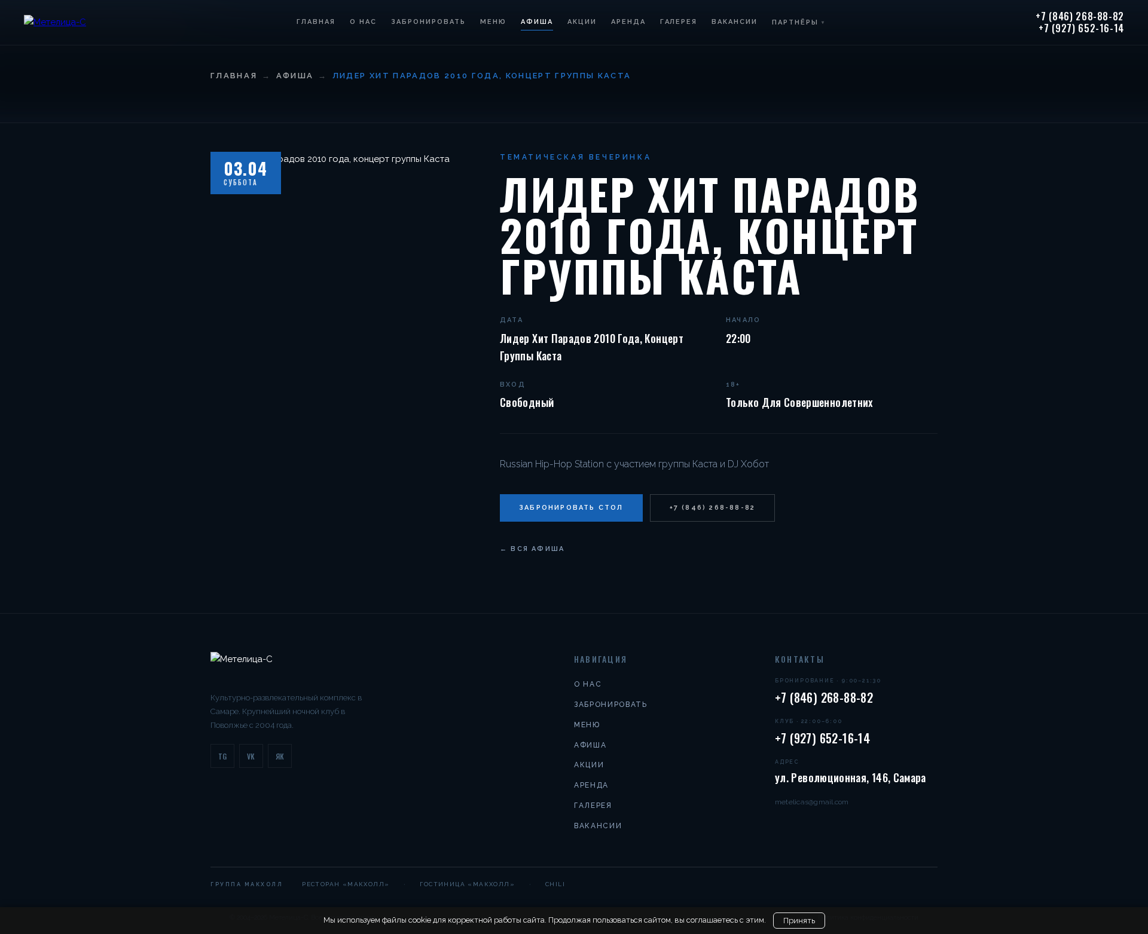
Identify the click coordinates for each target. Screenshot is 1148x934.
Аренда (628, 22)
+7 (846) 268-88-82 (1080, 16)
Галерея (679, 22)
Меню (493, 22)
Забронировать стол (571, 508)
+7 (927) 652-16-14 (1081, 28)
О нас (363, 22)
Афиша (537, 22)
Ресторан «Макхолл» (345, 884)
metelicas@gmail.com (812, 802)
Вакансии (735, 22)
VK (251, 756)
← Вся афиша (532, 549)
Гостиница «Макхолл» (467, 884)
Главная (316, 22)
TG (222, 756)
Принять (799, 920)
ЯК (280, 756)
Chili (555, 884)
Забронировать (428, 22)
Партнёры (798, 22)
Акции (582, 22)
